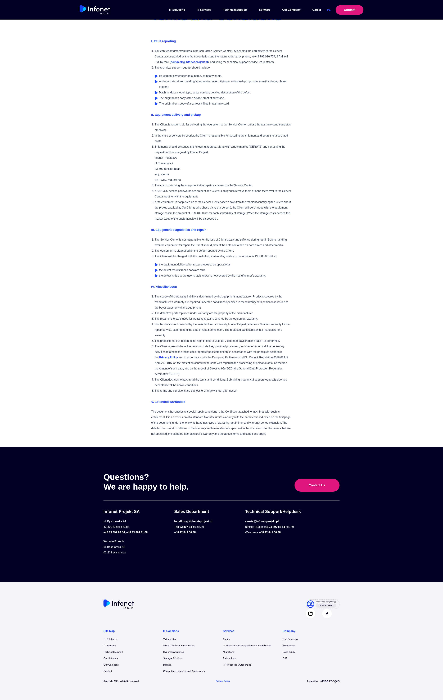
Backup (167, 664)
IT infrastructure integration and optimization (247, 645)
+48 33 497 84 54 (114, 532)
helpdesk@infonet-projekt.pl (189, 62)
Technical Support (235, 9)
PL (329, 9)
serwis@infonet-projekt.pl (262, 521)
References (289, 645)
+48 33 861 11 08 (137, 532)
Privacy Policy (168, 357)
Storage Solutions (173, 658)
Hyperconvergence (173, 652)
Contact (349, 10)
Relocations (229, 658)
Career (316, 9)
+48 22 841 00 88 (185, 532)
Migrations (228, 652)
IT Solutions (177, 9)
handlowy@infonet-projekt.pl (193, 521)
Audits (226, 639)
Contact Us (317, 485)
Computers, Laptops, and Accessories (184, 671)
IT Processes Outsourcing (237, 664)
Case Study (289, 652)
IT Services (204, 9)
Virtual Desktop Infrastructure (179, 645)
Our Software (110, 658)
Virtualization (170, 639)
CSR (285, 658)
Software (264, 9)
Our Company (291, 9)
